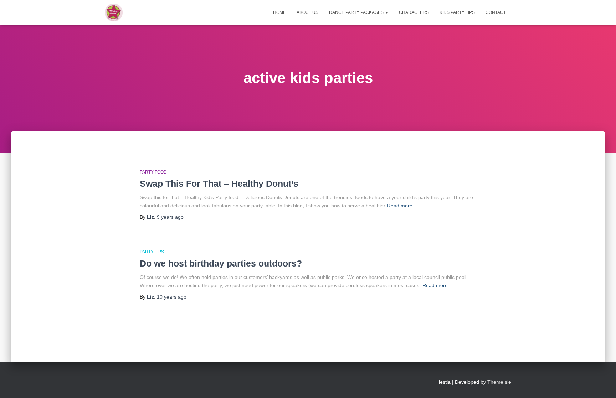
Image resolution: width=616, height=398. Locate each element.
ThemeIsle (499, 382)
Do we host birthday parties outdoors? (221, 263)
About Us (307, 12)
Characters (414, 12)
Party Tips (152, 251)
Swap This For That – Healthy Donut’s (219, 183)
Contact (496, 12)
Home (279, 12)
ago (170, 217)
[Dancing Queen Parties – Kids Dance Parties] (113, 12)
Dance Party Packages (357, 12)
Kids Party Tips (457, 12)
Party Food (153, 172)
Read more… (402, 205)
